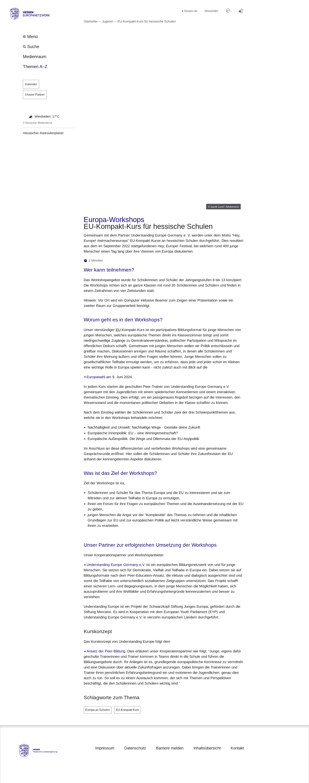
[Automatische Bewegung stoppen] (25, 116)
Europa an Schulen (97, 709)
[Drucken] (136, 260)
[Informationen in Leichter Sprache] (228, 11)
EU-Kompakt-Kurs (127, 709)
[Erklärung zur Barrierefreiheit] (241, 11)
